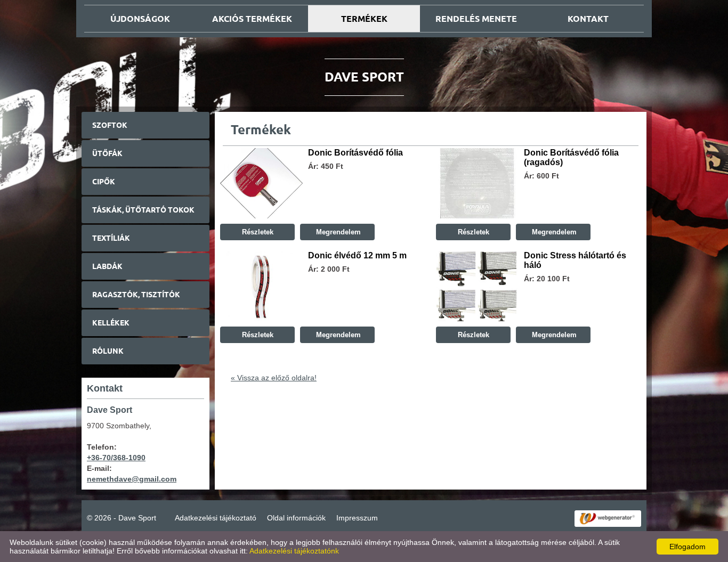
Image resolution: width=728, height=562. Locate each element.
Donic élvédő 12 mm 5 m (357, 255)
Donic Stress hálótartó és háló (575, 260)
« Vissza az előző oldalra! (274, 377)
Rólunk (108, 351)
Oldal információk (296, 518)
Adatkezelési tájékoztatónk (294, 551)
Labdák (107, 266)
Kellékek (111, 323)
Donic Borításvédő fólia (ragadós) (571, 157)
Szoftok (109, 125)
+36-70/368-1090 (116, 457)
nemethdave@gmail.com (131, 479)
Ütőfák (107, 153)
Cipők (103, 181)
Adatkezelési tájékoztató (215, 518)
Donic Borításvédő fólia (355, 152)
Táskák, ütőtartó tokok (143, 210)
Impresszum (357, 518)
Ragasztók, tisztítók (136, 294)
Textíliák (111, 238)
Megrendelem (337, 232)
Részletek (257, 232)
